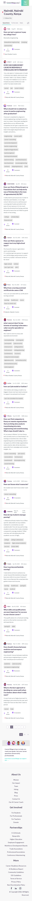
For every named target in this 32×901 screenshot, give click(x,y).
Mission (16, 780)
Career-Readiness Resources (16, 866)
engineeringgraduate (11, 149)
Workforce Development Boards (16, 846)
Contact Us (16, 799)
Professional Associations (16, 852)
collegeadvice (18, 347)
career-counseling (10, 139)
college (6, 217)
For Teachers (16, 819)
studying (24, 42)
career (6, 88)
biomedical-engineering (11, 42)
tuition (16, 264)
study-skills (14, 546)
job (12, 88)
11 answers (17, 498)
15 (21, 734)
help (12, 709)
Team (16, 786)
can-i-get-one (8, 267)
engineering (8, 136)
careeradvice (8, 457)
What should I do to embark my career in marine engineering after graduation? (15, 111)
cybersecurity (18, 343)
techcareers (8, 350)
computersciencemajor (11, 357)
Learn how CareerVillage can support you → (15, 759)
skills (13, 626)
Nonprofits (16, 836)
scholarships (15, 217)
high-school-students (19, 543)
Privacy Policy (16, 882)
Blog (16, 793)
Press (16, 796)
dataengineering (19, 460)
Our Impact (16, 783)
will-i (16, 267)
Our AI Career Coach (16, 802)
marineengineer (9, 153)
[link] (16, 42)
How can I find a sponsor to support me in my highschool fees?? (14, 243)
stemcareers (8, 347)
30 (24, 734)
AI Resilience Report (16, 869)
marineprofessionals (10, 156)
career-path (18, 136)
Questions (6, 23)
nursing (6, 300)
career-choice (19, 88)
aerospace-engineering (11, 667)
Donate (16, 822)
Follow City (7, 18)
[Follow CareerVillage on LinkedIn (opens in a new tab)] (16, 888)
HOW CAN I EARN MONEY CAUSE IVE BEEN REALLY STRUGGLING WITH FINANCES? (15, 67)
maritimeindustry (21, 159)
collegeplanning (19, 350)
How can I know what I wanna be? (16, 484)
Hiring (16, 789)
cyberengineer (9, 367)
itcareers (17, 353)
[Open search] (19, 3)
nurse (22, 300)
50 (28, 734)
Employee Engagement (16, 842)
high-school (8, 264)
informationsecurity (10, 363)
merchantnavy (8, 163)
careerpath (7, 343)
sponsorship (8, 45)
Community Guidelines (16, 872)
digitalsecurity (9, 360)
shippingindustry (17, 166)
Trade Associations (16, 849)
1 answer (16, 224)
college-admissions (17, 540)
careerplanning (9, 340)
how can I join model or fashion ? (16, 386)
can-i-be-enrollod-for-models (13, 398)
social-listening (9, 463)
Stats (21, 23)
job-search (21, 453)
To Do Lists (14, 23)
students (7, 543)
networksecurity (21, 360)
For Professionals (16, 816)
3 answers (17, 271)
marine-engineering (10, 146)
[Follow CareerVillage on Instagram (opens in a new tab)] (20, 888)
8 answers (17, 671)
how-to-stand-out (10, 303)
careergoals (19, 340)
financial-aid (8, 220)
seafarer (7, 166)
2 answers (17, 49)
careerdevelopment (10, 143)
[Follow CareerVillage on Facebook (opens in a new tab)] (11, 888)
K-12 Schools (16, 833)
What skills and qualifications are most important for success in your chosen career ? (15, 612)
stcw (26, 166)
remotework (8, 460)
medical (12, 589)
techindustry (8, 353)
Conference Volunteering (16, 855)
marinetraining (9, 159)
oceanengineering (21, 163)
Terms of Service (16, 879)
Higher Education (16, 839)
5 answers (17, 92)
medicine (7, 664)
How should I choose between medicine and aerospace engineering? (15, 649)
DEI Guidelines (16, 875)
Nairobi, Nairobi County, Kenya (15, 97)
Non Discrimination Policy (16, 885)
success (6, 546)
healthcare (14, 300)
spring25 (23, 585)
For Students (16, 813)
